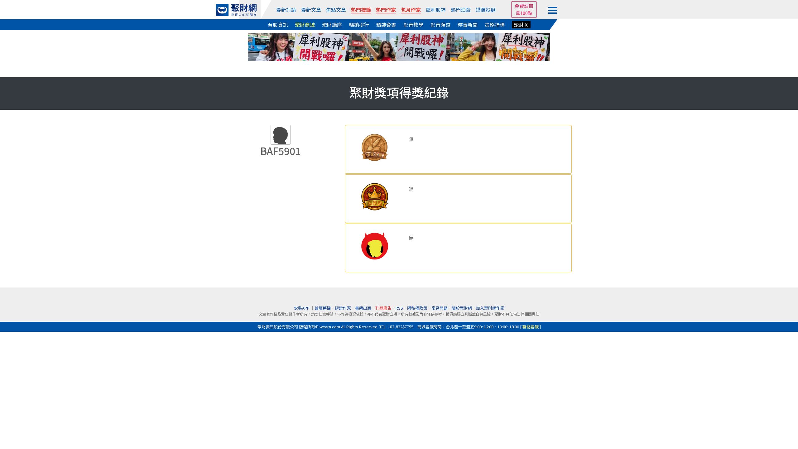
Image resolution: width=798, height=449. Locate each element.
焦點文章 (336, 9)
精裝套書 (386, 24)
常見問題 (439, 308)
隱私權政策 (417, 308)
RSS (399, 308)
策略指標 (495, 24)
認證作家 (343, 308)
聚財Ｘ (521, 24)
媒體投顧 (486, 9)
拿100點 (524, 13)
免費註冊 (524, 5)
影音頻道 (440, 24)
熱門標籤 (361, 9)
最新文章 (311, 9)
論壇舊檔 (323, 308)
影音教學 (413, 24)
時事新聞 (468, 24)
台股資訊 (278, 24)
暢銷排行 (359, 24)
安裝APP (302, 308)
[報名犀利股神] (399, 46)
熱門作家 (386, 9)
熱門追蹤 (461, 9)
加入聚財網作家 (490, 308)
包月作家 (411, 9)
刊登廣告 (383, 308)
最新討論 (286, 9)
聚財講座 (332, 24)
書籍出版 (363, 308)
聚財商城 (305, 24)
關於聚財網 (462, 308)
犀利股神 (436, 9)
